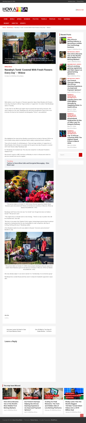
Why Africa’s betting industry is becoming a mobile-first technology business (74, 43)
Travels (44, 19)
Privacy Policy (80, 1)
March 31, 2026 (71, 109)
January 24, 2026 (70, 412)
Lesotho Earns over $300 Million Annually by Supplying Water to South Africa (74, 103)
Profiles (52, 19)
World (12, 19)
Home (5, 19)
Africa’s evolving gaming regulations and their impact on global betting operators (74, 70)
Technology (48, 397)
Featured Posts (71, 64)
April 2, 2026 (70, 92)
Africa (19, 19)
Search (80, 155)
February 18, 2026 (49, 410)
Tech (59, 19)
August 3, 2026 (71, 49)
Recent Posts (66, 35)
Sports (22, 23)
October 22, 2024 (9, 76)
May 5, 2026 (70, 76)
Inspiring (67, 19)
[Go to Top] (81, 415)
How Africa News (19, 76)
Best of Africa (70, 393)
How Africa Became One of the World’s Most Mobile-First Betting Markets (74, 56)
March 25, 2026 (71, 145)
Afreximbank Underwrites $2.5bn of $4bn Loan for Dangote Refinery (74, 121)
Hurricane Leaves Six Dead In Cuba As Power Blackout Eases (16, 330)
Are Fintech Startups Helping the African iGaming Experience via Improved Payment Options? (74, 85)
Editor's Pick (71, 51)
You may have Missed (12, 386)
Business (27, 19)
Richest (6, 23)
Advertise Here (71, 1)
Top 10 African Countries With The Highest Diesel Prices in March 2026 (74, 139)
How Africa (79, 49)
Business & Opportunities (71, 95)
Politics (35, 19)
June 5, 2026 (70, 61)
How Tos (15, 23)
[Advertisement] (29, 89)
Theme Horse (34, 420)
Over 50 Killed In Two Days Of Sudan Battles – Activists (43, 330)
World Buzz (8, 66)
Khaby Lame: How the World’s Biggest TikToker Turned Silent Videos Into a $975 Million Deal (73, 406)
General (69, 37)
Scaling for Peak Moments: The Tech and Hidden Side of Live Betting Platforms (53, 405)
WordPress (54, 420)
